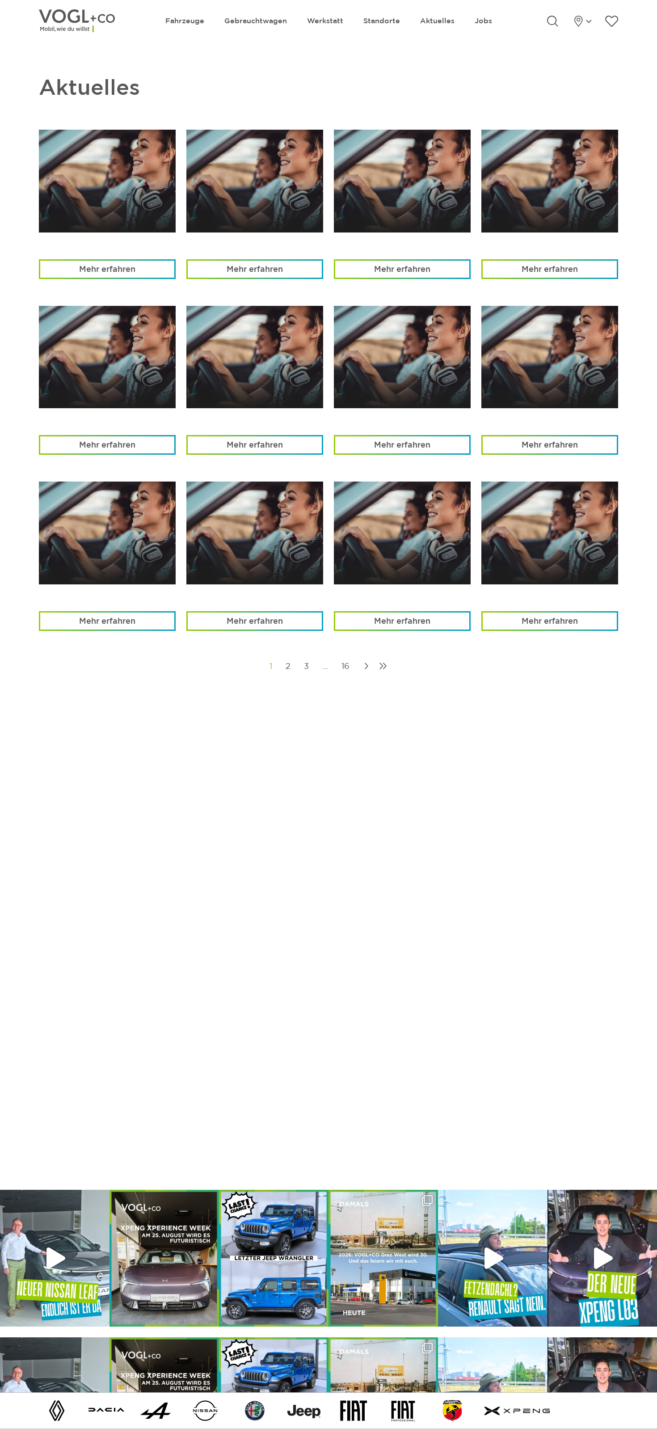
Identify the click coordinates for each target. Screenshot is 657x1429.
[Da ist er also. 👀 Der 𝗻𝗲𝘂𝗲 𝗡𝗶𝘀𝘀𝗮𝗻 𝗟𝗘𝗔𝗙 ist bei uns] (55, 1258)
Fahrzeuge (184, 21)
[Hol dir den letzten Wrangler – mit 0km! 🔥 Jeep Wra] (273, 1258)
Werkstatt (325, 21)
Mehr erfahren (107, 268)
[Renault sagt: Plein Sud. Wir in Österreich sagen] (493, 1258)
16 (345, 666)
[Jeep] (304, 1410)
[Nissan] (205, 1410)
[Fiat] (353, 1410)
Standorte (381, 21)
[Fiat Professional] (403, 1410)
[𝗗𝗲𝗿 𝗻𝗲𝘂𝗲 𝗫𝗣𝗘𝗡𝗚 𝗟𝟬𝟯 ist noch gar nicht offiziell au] (602, 1258)
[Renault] (57, 1410)
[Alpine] (155, 1410)
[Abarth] (452, 1410)
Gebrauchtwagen (255, 21)
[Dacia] (106, 1410)
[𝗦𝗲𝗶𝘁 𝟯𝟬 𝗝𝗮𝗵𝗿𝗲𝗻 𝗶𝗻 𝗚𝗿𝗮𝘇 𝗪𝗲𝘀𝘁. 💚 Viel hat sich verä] (383, 1258)
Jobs (483, 21)
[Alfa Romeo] (255, 1410)
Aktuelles (437, 21)
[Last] (383, 666)
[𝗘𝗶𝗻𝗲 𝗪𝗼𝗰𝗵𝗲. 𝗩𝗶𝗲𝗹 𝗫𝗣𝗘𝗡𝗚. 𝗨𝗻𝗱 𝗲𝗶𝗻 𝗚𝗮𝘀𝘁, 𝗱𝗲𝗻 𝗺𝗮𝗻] (164, 1258)
